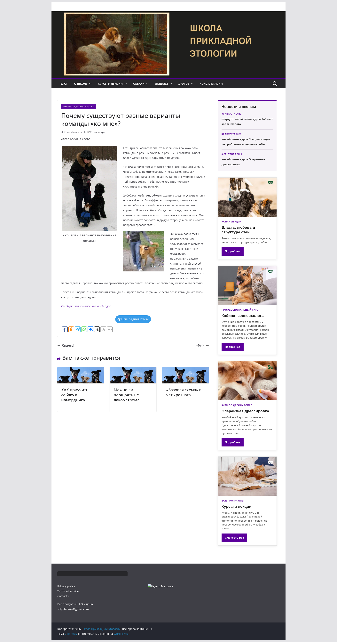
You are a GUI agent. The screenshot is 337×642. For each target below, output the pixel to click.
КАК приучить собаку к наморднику (74, 395)
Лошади (161, 83)
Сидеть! (68, 345)
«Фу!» (200, 345)
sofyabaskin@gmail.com (73, 609)
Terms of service (68, 591)
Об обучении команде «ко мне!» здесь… (87, 306)
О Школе (80, 83)
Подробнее (232, 251)
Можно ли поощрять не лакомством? (126, 395)
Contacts (63, 596)
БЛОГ (64, 83)
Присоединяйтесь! (135, 319)
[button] (89, 83)
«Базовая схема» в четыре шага (183, 392)
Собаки (139, 83)
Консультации (211, 83)
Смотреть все (234, 537)
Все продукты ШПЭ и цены (75, 604)
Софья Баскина (73, 132)
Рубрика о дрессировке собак (79, 106)
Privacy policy (66, 586)
